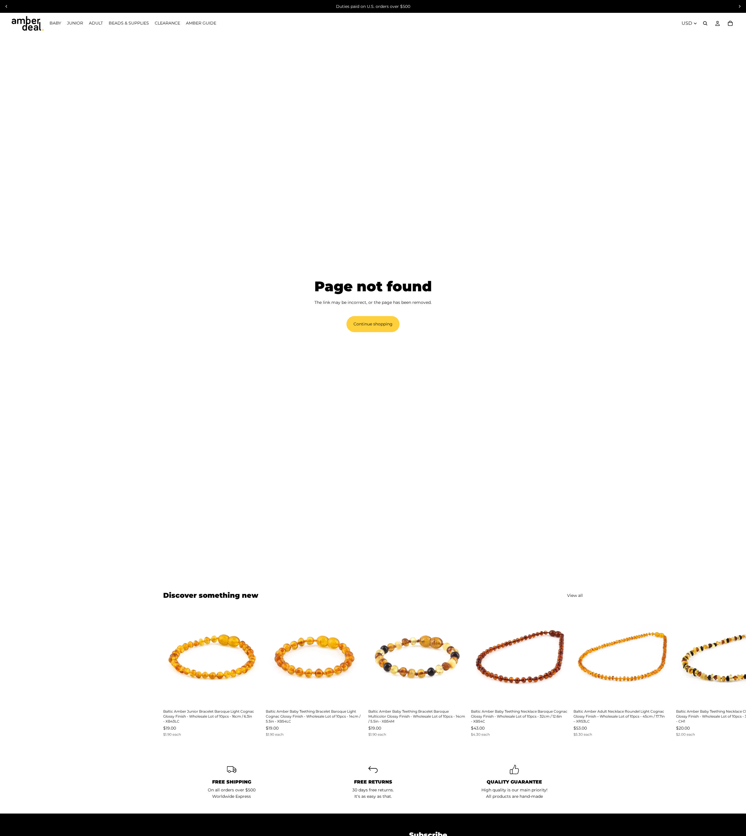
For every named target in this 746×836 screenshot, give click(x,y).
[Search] (705, 23)
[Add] (252, 696)
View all (575, 595)
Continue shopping (373, 324)
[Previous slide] (6, 6)
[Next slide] (739, 6)
